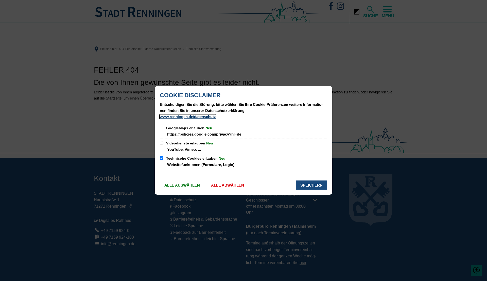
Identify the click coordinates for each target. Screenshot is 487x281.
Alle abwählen (227, 185)
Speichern (311, 185)
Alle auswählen (182, 185)
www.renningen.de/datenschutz (188, 116)
